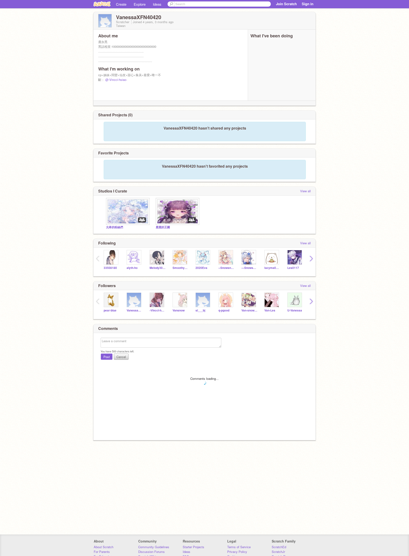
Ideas (157, 4)
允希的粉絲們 (114, 227)
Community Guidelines (153, 547)
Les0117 (293, 268)
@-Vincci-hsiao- (116, 79)
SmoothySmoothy (180, 268)
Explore (140, 4)
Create (121, 4)
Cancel (121, 357)
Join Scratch (286, 3)
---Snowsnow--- (249, 268)
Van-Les (269, 310)
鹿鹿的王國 (163, 227)
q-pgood (223, 310)
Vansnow (179, 310)
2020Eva (201, 268)
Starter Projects (193, 547)
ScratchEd (279, 547)
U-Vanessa (294, 310)
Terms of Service (239, 547)
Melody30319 (157, 268)
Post (106, 357)
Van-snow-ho (249, 310)
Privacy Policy (237, 551)
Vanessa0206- (134, 310)
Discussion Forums (151, 551)
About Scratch (103, 547)
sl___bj (200, 310)
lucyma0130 (272, 268)
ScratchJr (278, 551)
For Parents (102, 551)
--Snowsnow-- (226, 268)
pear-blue (110, 310)
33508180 (110, 268)
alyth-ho (132, 268)
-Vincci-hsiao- (157, 310)
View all (305, 191)
